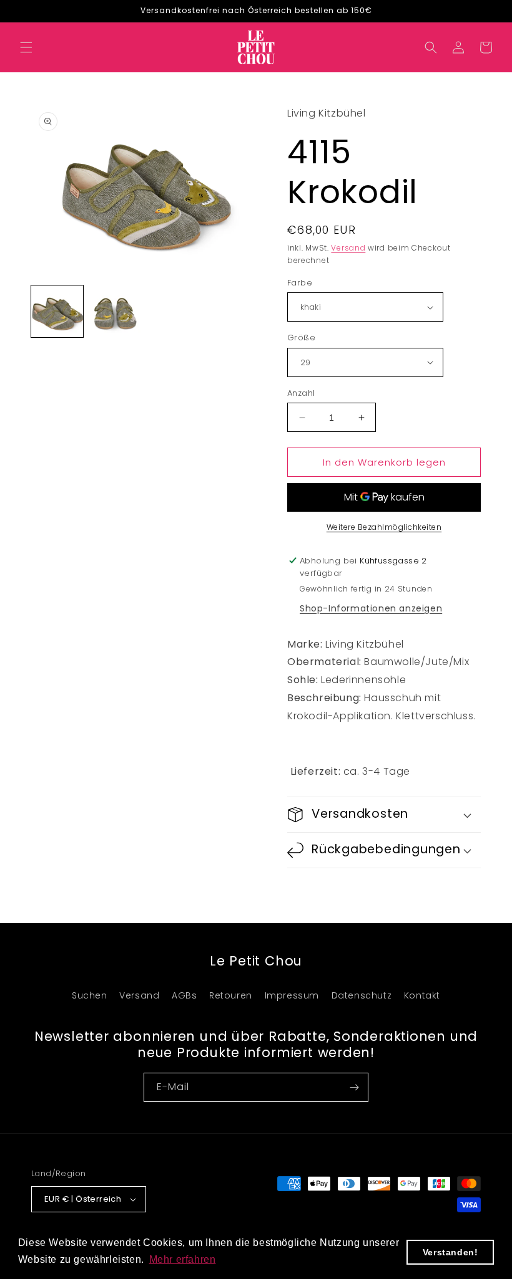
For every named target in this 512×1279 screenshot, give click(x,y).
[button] (26, 47)
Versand (348, 247)
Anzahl (301, 393)
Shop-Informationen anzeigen (371, 608)
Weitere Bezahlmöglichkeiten (384, 527)
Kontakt (422, 995)
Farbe (299, 283)
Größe (301, 337)
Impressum (292, 995)
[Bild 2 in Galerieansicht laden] (115, 311)
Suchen (89, 995)
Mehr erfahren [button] (182, 1259)
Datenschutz (362, 995)
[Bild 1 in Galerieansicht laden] (57, 311)
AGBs (184, 995)
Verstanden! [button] (450, 1252)
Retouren (230, 995)
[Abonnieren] (354, 1087)
